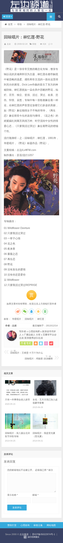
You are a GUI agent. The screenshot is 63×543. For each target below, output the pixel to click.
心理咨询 (25, 525)
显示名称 (12, 495)
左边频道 (31, 6)
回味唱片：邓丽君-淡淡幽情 (39, 358)
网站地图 (51, 525)
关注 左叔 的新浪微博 (51, 343)
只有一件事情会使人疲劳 (17, 399)
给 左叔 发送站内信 (46, 343)
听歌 (19, 24)
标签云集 (38, 525)
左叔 (9, 44)
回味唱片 (29, 319)
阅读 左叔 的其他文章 (26, 343)
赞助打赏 (11, 525)
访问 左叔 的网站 (36, 343)
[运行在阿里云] (31, 537)
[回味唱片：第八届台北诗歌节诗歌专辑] (17, 428)
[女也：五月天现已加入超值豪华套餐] (45, 394)
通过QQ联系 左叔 (41, 343)
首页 (10, 24)
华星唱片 (16, 319)
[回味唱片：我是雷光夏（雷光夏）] (45, 428)
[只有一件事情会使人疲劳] (17, 394)
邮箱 (35, 495)
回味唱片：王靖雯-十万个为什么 (26, 352)
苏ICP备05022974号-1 (43, 534)
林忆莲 (40, 319)
